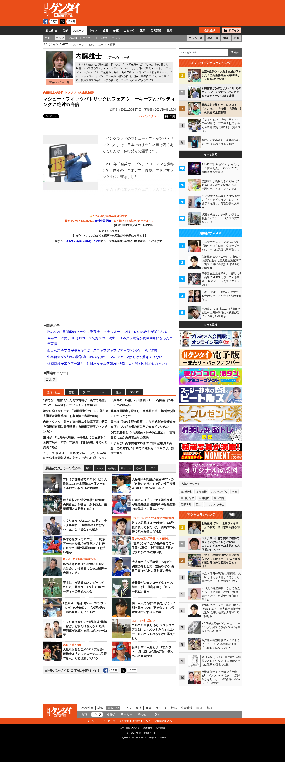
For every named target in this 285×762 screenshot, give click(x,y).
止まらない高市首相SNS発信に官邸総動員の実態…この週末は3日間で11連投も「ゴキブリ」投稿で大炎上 (142, 448)
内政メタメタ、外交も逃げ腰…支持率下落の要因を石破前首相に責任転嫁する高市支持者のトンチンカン (75, 426)
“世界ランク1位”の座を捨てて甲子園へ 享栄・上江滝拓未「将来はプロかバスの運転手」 (153, 548)
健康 (116, 30)
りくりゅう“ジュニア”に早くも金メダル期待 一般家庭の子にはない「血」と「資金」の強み (85, 525)
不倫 (234, 491)
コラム (152, 468)
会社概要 (147, 727)
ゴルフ (51, 379)
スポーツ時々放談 (72, 644)
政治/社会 (51, 30)
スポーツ (78, 30)
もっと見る (210, 154)
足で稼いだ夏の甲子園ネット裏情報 (150, 538)
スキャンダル (219, 491)
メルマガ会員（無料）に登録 (83, 241)
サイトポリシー (88, 721)
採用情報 (160, 727)
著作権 (136, 721)
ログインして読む (109, 230)
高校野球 (186, 491)
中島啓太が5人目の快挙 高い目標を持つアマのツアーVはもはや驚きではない (104, 357)
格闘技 (112, 468)
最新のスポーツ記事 (63, 468)
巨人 (198, 504)
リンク (147, 721)
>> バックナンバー (150, 116)
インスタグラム (215, 504)
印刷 (172, 116)
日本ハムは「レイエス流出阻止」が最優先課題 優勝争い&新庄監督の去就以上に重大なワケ (154, 504)
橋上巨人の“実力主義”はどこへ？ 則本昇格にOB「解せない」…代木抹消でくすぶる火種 (154, 608)
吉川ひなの (187, 498)
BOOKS (134, 392)
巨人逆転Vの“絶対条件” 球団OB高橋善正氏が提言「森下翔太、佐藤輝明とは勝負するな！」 (85, 504)
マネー (103, 392)
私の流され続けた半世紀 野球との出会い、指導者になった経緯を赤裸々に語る (85, 568)
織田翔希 (204, 498)
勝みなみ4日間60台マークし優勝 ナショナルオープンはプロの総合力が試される (107, 331)
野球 (88, 468)
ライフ (93, 30)
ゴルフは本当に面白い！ (144, 620)
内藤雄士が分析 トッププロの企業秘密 (68, 92)
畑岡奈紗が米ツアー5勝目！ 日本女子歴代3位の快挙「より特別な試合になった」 (108, 363)
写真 (199, 708)
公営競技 (156, 30)
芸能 (65, 30)
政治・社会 (54, 392)
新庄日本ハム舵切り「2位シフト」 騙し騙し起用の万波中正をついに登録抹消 (153, 652)
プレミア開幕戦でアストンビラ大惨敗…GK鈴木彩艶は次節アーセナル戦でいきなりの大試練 (85, 484)
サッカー (126, 468)
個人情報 (124, 721)
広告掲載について (130, 727)
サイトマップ (107, 721)
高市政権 (201, 491)
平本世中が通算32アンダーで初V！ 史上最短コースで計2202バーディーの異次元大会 (84, 587)
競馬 (142, 30)
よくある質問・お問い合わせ (142, 733)
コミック (129, 30)
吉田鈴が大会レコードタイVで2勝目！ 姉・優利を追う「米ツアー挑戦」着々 (153, 587)
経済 (105, 30)
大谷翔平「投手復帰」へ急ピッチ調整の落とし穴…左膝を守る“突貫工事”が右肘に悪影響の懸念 (154, 566)
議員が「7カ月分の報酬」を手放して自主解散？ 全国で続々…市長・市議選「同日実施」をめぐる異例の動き (75, 442)
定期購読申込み (163, 721)
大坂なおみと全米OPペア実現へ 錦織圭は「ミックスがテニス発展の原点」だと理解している (85, 654)
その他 (139, 468)
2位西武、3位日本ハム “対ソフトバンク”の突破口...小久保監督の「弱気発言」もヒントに (85, 608)
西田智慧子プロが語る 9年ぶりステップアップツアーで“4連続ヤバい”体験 (102, 350)
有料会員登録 (103, 220)
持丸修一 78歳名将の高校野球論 (79, 559)
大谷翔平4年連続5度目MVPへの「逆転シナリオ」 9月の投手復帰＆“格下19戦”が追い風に (153, 484)
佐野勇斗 (186, 504)
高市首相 (219, 498)
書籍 (169, 30)
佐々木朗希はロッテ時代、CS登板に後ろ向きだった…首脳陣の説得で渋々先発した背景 (154, 527)
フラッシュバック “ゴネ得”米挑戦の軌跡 (153, 518)
